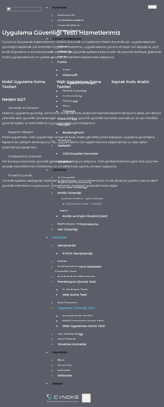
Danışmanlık (67, 245)
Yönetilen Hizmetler (72, 344)
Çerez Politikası (94, 198)
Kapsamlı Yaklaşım (20, 132)
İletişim (58, 383)
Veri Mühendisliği (70, 334)
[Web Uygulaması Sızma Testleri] (62, 73)
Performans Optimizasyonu (78, 224)
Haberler (64, 370)
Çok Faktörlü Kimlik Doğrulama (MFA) (84, 208)
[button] (82, 107)
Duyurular (65, 365)
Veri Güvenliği (68, 229)
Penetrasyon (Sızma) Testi (77, 281)
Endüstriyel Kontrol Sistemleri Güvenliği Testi (78, 269)
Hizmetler (60, 237)
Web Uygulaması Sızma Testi (84, 326)
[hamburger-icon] (152, 7)
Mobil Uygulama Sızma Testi (83, 321)
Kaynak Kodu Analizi (78, 316)
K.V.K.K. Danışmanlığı (78, 253)
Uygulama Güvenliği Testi (76, 308)
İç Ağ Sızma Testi (75, 290)
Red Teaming (67, 303)
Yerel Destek (67, 339)
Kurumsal (59, 7)
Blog (61, 360)
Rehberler (65, 375)
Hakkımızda (66, 15)
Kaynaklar (60, 352)
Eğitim (62, 261)
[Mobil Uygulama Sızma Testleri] (7, 73)
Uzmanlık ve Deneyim (23, 108)
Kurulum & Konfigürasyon (76, 276)
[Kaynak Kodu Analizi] (116, 73)
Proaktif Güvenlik (20, 175)
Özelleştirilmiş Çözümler (25, 156)
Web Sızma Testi (75, 295)
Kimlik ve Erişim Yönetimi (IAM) (85, 216)
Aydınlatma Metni (71, 20)
